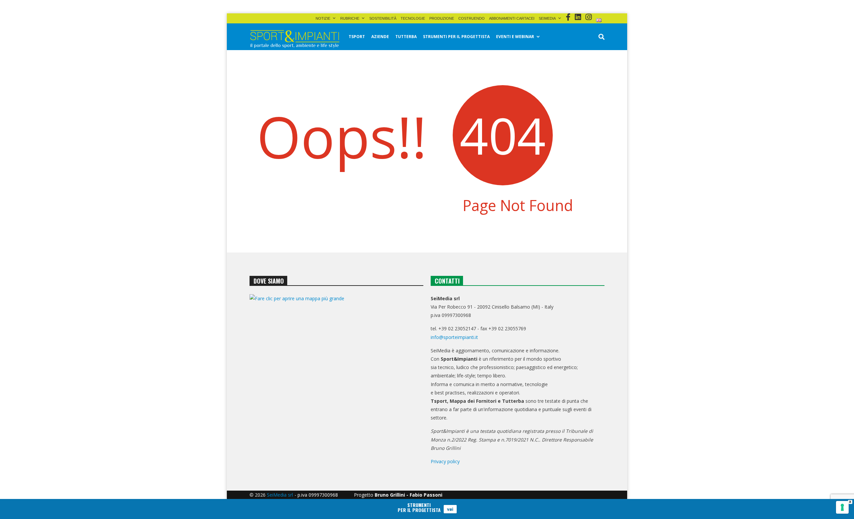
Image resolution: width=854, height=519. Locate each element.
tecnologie (413, 18)
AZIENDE (380, 36)
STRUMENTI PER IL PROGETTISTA (456, 36)
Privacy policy (445, 461)
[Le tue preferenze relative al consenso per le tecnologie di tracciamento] (842, 507)
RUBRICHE (349, 18)
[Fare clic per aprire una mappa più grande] (336, 362)
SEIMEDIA (547, 18)
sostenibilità (382, 18)
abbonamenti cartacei (511, 18)
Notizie (323, 18)
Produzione (441, 18)
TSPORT (357, 36)
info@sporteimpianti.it (454, 337)
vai (450, 509)
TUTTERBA (406, 36)
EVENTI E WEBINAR (515, 36)
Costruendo (471, 18)
